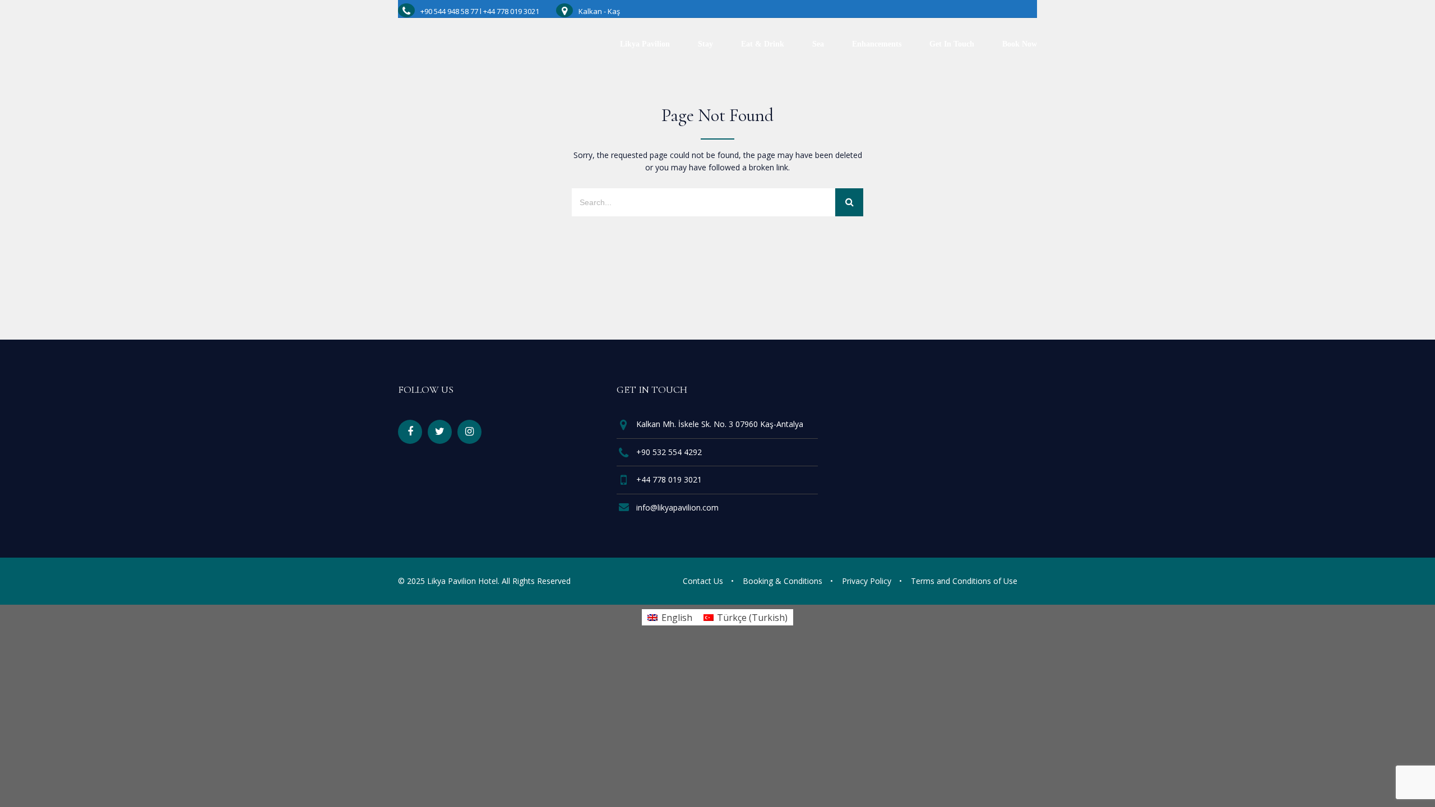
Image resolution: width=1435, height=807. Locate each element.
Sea (818, 44)
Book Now (1019, 44)
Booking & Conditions (782, 581)
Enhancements (876, 44)
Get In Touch (951, 44)
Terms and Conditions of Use (964, 581)
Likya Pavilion (645, 44)
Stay (705, 44)
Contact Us (703, 581)
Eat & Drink (762, 44)
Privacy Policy (866, 581)
